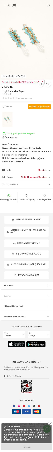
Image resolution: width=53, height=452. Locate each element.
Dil (30, 333)
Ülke (6, 333)
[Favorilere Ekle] (48, 84)
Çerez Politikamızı (38, 437)
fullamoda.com (23, 429)
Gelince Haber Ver (26, 447)
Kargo (27, 177)
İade (27, 170)
